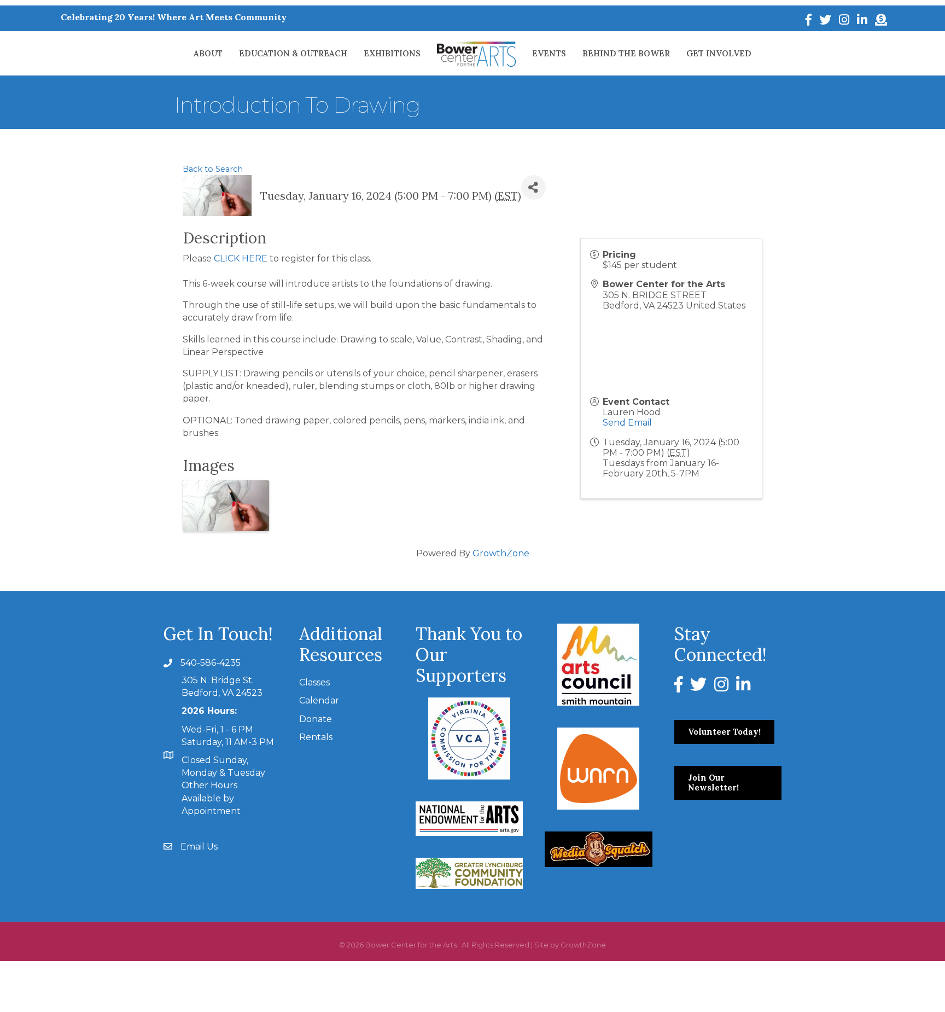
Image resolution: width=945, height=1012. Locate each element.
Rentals (315, 737)
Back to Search (213, 169)
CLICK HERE (240, 258)
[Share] (533, 187)
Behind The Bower (626, 53)
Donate (315, 719)
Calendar (319, 700)
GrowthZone (500, 553)
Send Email (627, 422)
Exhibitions (392, 53)
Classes (314, 682)
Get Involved (718, 53)
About (208, 53)
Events (549, 53)
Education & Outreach (293, 53)
